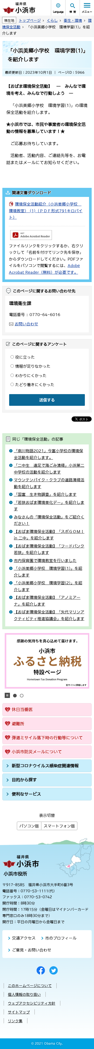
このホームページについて (30, 986)
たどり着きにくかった (34, 385)
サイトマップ (19, 1012)
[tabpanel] (47, 660)
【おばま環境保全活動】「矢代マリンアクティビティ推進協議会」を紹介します (49, 615)
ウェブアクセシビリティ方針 (31, 1003)
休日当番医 (22, 709)
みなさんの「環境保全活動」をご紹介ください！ (49, 520)
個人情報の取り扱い (24, 994)
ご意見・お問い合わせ (31, 950)
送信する (47, 400)
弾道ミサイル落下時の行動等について (47, 738)
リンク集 (15, 1021)
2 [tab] (22, 695)
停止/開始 (7, 695)
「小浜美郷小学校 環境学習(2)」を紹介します (48, 586)
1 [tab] (15, 695)
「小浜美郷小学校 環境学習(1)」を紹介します (48, 571)
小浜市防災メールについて (37, 752)
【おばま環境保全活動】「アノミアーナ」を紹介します (47, 600)
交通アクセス (24, 938)
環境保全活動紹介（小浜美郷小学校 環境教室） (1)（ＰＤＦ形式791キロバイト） (46, 210)
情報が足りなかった (32, 366)
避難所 (18, 724)
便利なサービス (26, 794)
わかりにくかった (30, 376)
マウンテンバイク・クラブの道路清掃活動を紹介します (49, 483)
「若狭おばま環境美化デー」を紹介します (49, 505)
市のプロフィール (61, 938)
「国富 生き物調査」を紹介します (45, 494)
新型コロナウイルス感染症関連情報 (45, 766)
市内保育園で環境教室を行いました (45, 561)
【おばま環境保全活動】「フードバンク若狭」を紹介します (49, 549)
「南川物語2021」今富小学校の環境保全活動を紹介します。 (48, 454)
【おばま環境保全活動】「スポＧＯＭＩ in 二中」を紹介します (49, 535)
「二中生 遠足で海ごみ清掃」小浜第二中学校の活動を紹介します (49, 468)
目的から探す (24, 780)
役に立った (25, 357)
